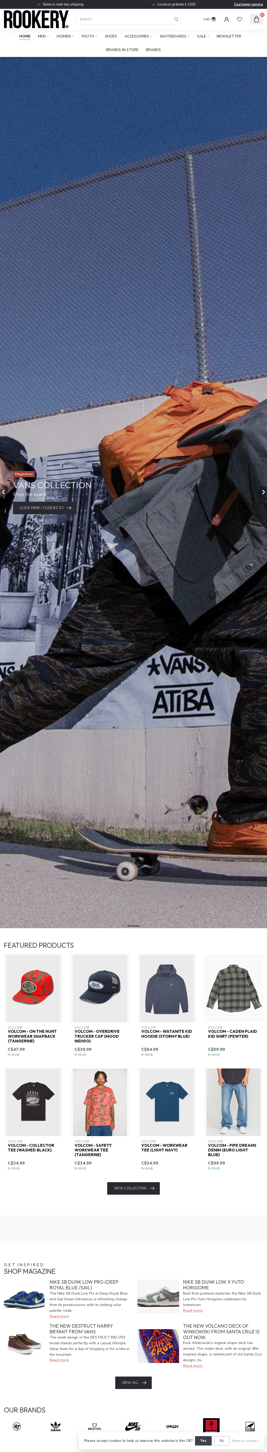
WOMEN (63, 36)
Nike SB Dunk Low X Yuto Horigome (213, 1285)
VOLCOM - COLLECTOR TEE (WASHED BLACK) (31, 1147)
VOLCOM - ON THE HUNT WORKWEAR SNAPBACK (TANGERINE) (32, 1036)
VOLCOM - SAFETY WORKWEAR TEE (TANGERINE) (93, 1150)
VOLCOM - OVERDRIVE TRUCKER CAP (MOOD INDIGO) (97, 1036)
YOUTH (87, 36)
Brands (153, 49)
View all (130, 1382)
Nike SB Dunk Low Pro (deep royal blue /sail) (84, 1285)
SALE (201, 36)
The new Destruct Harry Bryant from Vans (81, 1329)
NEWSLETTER (229, 36)
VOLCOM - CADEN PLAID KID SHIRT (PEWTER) (232, 1034)
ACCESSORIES (137, 36)
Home (25, 36)
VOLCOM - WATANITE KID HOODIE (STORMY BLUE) (166, 1034)
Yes (203, 1440)
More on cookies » (245, 1440)
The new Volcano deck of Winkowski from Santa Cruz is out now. (221, 1331)
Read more (59, 1316)
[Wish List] (239, 19)
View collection (130, 1188)
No (222, 1440)
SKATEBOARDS (173, 36)
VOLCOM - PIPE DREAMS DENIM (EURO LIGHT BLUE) (232, 1150)
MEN (42, 36)
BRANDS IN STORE (122, 49)
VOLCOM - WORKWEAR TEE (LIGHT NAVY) (164, 1147)
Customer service (248, 4)
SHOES (111, 36)
